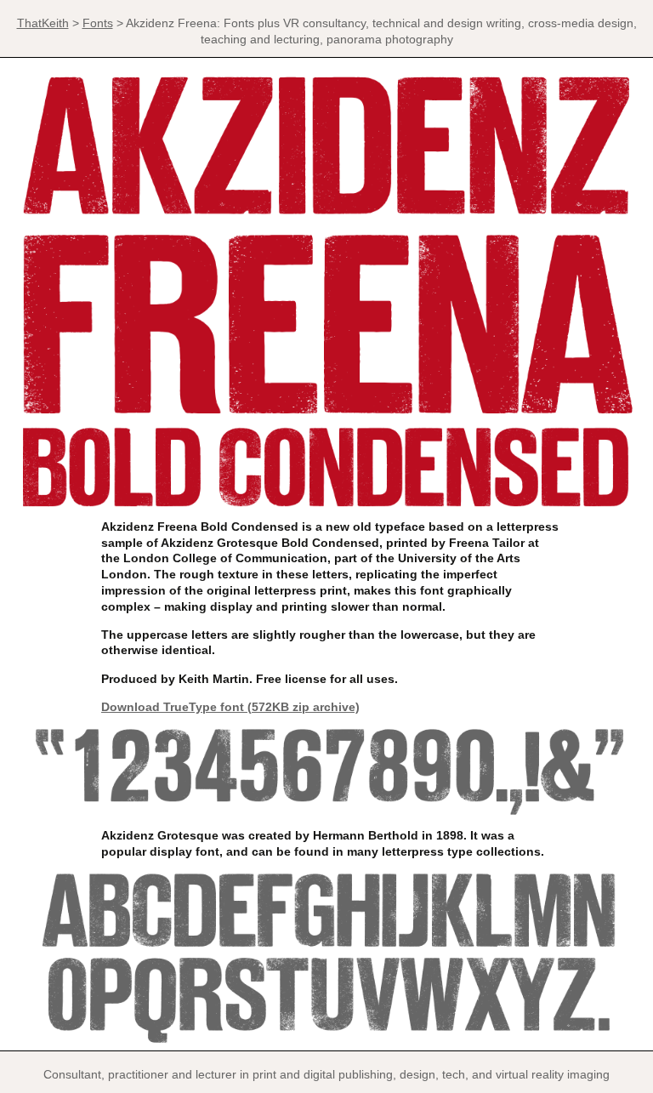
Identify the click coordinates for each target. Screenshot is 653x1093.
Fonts (97, 23)
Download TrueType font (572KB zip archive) (230, 707)
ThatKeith (43, 23)
